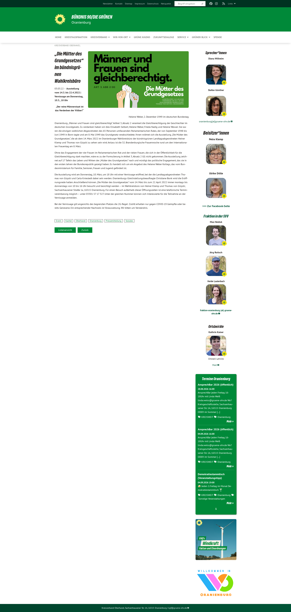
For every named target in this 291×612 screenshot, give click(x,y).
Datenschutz (153, 3)
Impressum (140, 3)
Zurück (85, 229)
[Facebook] (211, 3)
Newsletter (108, 3)
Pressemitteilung (113, 220)
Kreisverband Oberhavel (67, 45)
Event (58, 220)
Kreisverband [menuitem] (99, 37)
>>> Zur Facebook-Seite (216, 206)
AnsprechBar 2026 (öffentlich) (215, 384)
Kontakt (118, 3)
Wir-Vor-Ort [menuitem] (120, 37)
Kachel (68, 220)
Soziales (129, 220)
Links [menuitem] (230, 3)
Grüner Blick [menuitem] (200, 37)
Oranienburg (96, 220)
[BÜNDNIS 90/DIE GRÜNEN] (60, 19)
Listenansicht (65, 229)
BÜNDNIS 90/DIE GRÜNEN (92, 17)
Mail (214, 364)
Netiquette (166, 3)
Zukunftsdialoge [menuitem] (163, 37)
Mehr (229, 421)
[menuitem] (108, 3)
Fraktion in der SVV (216, 216)
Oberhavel (80, 220)
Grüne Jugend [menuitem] (142, 37)
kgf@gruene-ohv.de (177, 608)
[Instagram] (216, 3)
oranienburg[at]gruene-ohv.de (214, 121)
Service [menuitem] (181, 37)
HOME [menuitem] (58, 37)
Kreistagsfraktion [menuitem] (76, 37)
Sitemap (128, 3)
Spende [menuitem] (218, 37)
